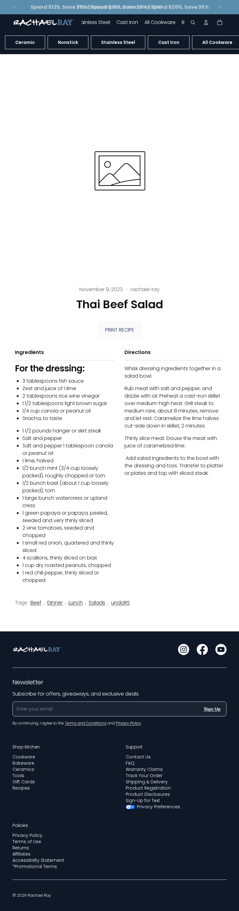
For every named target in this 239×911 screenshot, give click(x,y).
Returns (20, 848)
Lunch (75, 602)
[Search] (193, 22)
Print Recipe (119, 329)
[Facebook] (202, 649)
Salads (97, 602)
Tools (18, 775)
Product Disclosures (148, 794)
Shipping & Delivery (147, 782)
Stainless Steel (118, 42)
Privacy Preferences (158, 807)
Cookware (23, 757)
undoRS (120, 602)
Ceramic (25, 42)
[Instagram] (183, 649)
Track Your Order (144, 775)
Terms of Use (26, 841)
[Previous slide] (14, 7)
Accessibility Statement (38, 860)
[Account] (206, 22)
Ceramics (23, 769)
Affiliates (21, 854)
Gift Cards (23, 782)
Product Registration (148, 788)
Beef (35, 602)
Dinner (55, 602)
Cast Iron (168, 42)
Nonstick (68, 42)
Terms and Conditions (85, 723)
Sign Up (212, 708)
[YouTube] (221, 649)
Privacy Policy (27, 835)
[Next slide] (220, 7)
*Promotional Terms (34, 866)
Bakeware (23, 763)
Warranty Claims (144, 769)
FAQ (130, 763)
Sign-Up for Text (143, 800)
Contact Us (138, 757)
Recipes (21, 788)
